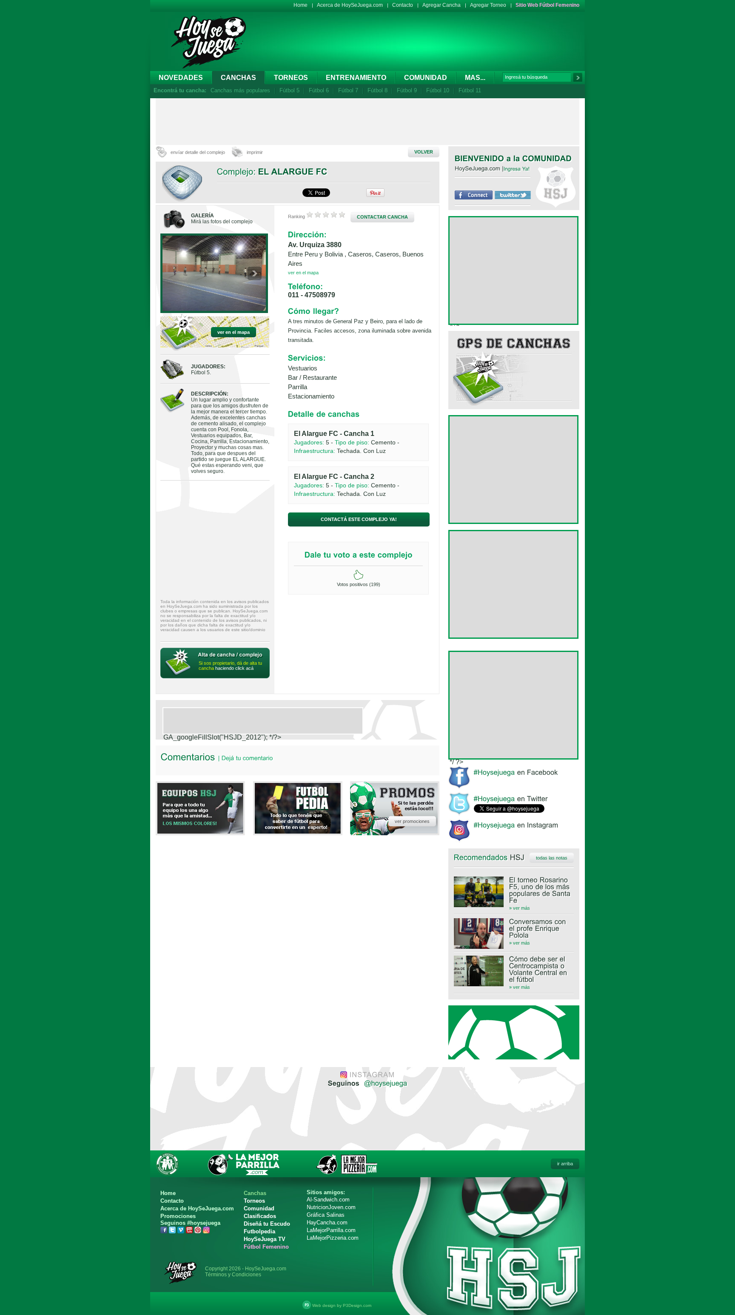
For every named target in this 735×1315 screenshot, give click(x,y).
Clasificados (260, 1216)
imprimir (255, 152)
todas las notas (551, 857)
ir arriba (565, 1163)
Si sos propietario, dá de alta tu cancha (230, 665)
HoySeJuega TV (264, 1239)
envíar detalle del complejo (198, 152)
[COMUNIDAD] (547, 158)
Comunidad (425, 77)
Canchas (238, 77)
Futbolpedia (259, 1231)
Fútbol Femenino (266, 1247)
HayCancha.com (327, 1222)
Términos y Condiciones (233, 1275)
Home (300, 5)
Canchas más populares (240, 90)
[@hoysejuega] (384, 1082)
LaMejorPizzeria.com (333, 1238)
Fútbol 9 (407, 90)
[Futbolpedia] (298, 831)
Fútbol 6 (319, 90)
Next (255, 273)
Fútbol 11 (470, 90)
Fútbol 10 (437, 90)
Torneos (291, 77)
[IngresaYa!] (517, 168)
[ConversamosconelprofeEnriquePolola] (514, 928)
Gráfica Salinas (326, 1215)
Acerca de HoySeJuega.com (350, 5)
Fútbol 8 (377, 90)
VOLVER (423, 151)
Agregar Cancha (441, 5)
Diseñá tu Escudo (267, 1224)
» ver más (519, 908)
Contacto (402, 5)
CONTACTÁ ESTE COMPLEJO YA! (359, 519)
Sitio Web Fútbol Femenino (547, 5)
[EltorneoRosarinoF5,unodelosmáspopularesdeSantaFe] (514, 890)
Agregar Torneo (488, 5)
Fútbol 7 (348, 90)
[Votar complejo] (358, 575)
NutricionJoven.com (331, 1207)
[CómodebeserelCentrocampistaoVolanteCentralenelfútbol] (514, 969)
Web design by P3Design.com (341, 1305)
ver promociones (412, 821)
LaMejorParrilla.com (331, 1230)
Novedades (181, 77)
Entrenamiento (356, 77)
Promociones (178, 1216)
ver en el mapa (233, 332)
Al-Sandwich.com (328, 1199)
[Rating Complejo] (325, 216)
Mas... (475, 77)
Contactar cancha (382, 216)
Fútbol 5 (289, 90)
